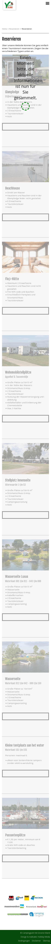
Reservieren (14, 29)
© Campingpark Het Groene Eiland (35, 933)
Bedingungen (24, 940)
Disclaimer (36, 940)
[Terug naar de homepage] (9, 5)
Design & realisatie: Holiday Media (35, 936)
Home (4, 29)
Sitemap (46, 940)
